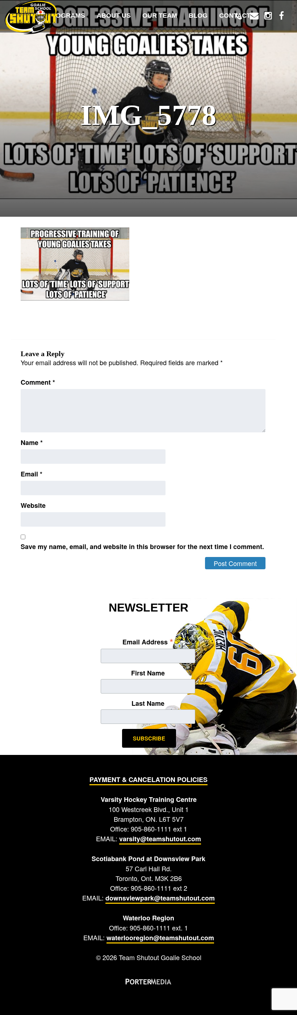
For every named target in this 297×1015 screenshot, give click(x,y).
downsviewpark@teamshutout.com (160, 898)
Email (31, 474)
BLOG (198, 15)
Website (33, 505)
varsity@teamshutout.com (160, 838)
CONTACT (235, 15)
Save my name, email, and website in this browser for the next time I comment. (142, 546)
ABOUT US (114, 15)
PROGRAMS (66, 15)
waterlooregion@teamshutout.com (160, 937)
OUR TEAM (159, 15)
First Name (148, 673)
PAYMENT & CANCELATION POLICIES (148, 779)
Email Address (147, 641)
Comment (38, 382)
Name (32, 442)
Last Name (147, 703)
